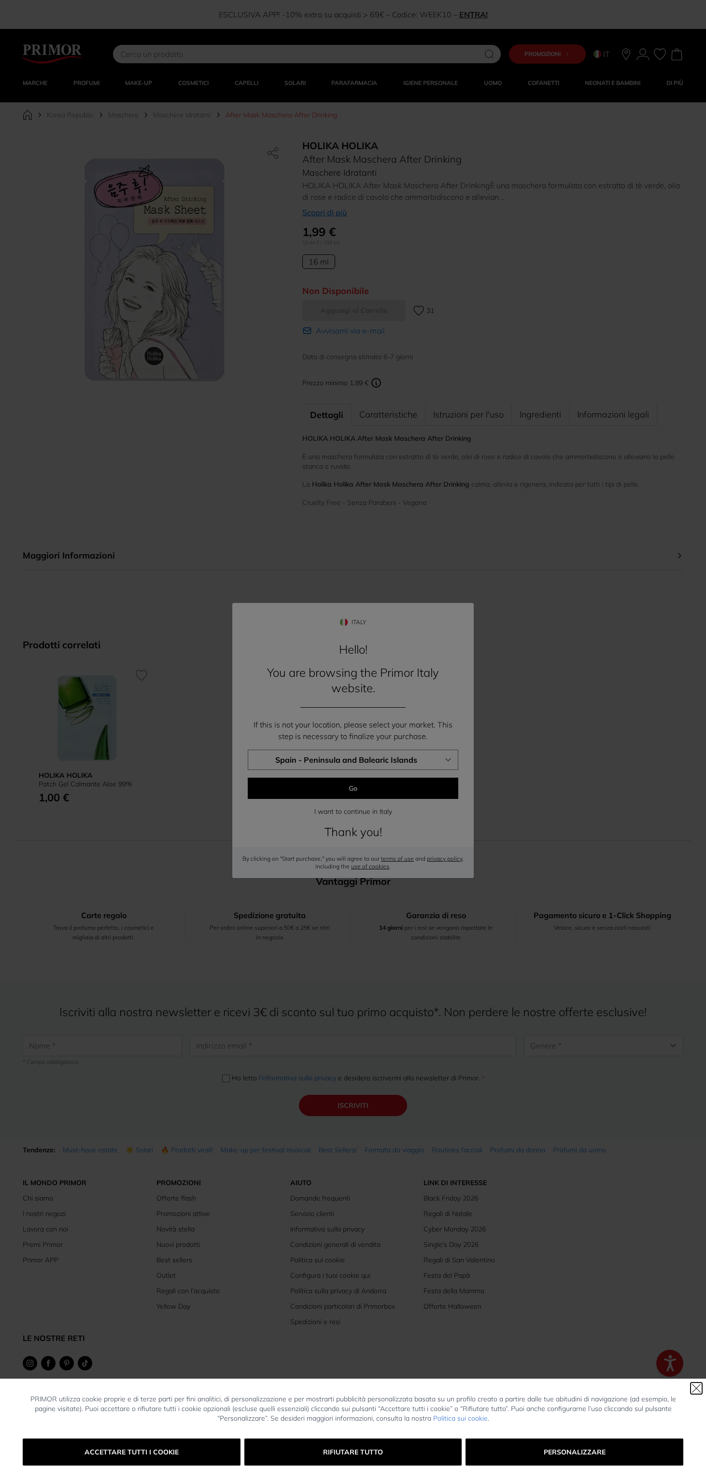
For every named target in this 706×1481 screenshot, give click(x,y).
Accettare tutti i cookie (132, 1452)
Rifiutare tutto (353, 1452)
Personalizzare (575, 1452)
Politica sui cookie (460, 1418)
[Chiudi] (696, 1388)
